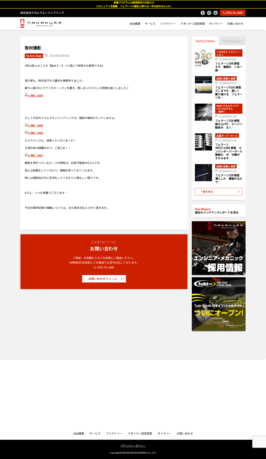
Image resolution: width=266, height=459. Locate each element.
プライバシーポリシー (133, 446)
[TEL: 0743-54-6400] (233, 13)
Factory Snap (232, 40)
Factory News (205, 40)
